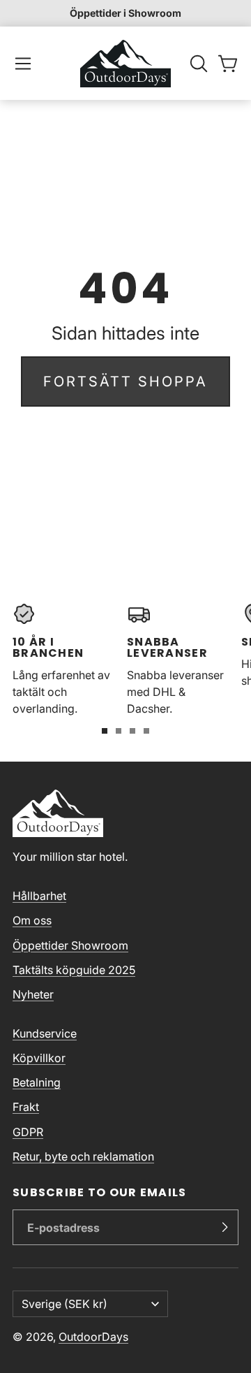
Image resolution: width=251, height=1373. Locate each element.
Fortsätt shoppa (125, 381)
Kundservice (45, 1033)
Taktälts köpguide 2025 (74, 970)
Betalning (37, 1082)
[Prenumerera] (224, 1227)
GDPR (28, 1132)
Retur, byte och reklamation (83, 1156)
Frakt (26, 1107)
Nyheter (33, 994)
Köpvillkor (39, 1058)
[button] (23, 63)
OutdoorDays (93, 1337)
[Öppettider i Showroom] (125, 13)
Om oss (32, 920)
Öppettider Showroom (70, 945)
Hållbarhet (39, 896)
